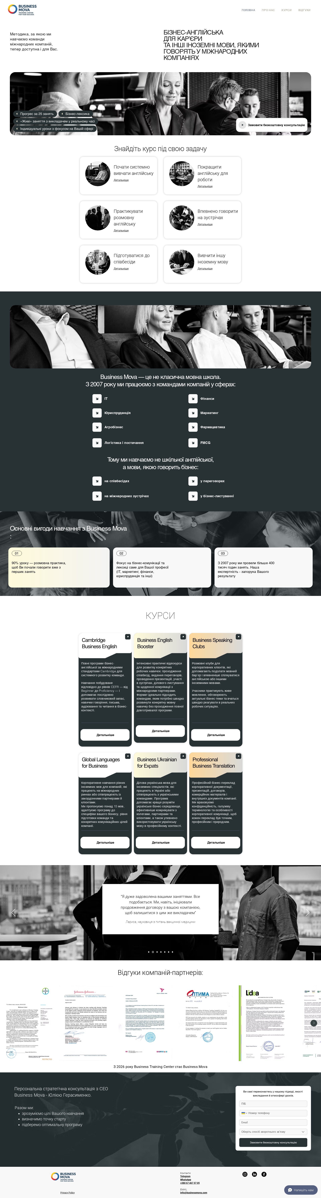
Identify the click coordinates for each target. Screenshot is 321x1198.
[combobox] (273, 1132)
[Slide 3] (157, 952)
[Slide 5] (164, 952)
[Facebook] (263, 1174)
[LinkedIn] (254, 1174)
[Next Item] (313, 1023)
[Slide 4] (161, 952)
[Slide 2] (152, 952)
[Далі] (307, 913)
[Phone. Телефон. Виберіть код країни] (244, 1113)
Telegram (185, 1176)
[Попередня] (13, 913)
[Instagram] (244, 1174)
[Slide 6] (168, 952)
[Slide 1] (148, 952)
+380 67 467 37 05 (190, 1183)
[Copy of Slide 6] (172, 952)
